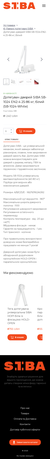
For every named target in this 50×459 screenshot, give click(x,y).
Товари (25, 413)
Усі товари (9, 25)
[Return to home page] (19, 5)
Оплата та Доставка (25, 419)
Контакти (25, 424)
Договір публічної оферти (25, 429)
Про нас (25, 408)
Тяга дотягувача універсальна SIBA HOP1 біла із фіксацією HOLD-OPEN (20, 316)
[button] (11, 129)
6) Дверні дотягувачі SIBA (18, 28)
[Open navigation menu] (44, 5)
